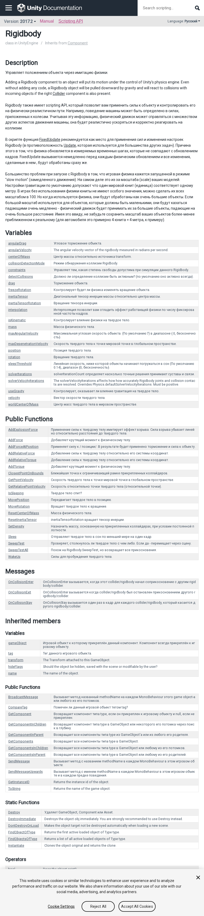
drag (11, 283)
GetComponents (20, 741)
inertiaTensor (18, 296)
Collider (59, 93)
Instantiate (16, 845)
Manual (47, 21)
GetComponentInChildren (27, 724)
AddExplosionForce (23, 430)
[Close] (198, 877)
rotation (14, 357)
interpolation (17, 310)
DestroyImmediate (22, 819)
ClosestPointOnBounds (26, 473)
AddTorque (16, 466)
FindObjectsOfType (22, 839)
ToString (14, 789)
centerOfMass (19, 257)
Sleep (12, 537)
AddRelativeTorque (22, 460)
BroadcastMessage (23, 697)
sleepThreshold (20, 364)
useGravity (16, 391)
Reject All (98, 906)
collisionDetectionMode (26, 263)
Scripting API (70, 21)
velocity (14, 398)
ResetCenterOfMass (23, 513)
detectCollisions (20, 276)
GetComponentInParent (26, 735)
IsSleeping (16, 493)
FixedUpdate (49, 139)
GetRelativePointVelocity (26, 486)
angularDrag (17, 243)
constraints (17, 270)
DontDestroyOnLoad (23, 826)
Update (70, 145)
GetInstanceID (18, 782)
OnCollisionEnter (20, 582)
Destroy (14, 812)
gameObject (17, 643)
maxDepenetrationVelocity (28, 344)
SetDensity (16, 526)
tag (10, 653)
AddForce (15, 440)
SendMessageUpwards (25, 772)
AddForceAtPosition (23, 447)
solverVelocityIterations (26, 381)
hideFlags (15, 667)
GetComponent (19, 714)
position (14, 350)
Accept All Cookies (137, 906)
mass (12, 327)
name (12, 673)
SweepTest (16, 543)
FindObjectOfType (21, 832)
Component (78, 43)
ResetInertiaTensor (22, 520)
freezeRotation (19, 290)
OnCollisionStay (20, 603)
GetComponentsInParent (26, 755)
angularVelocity (20, 250)
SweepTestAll (18, 550)
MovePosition (18, 500)
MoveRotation (19, 506)
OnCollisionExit (19, 592)
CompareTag (17, 707)
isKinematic (17, 320)
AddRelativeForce (21, 453)
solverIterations (20, 374)
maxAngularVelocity (23, 333)
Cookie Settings (61, 906)
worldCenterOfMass (23, 404)
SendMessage (19, 761)
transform (15, 660)
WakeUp (14, 557)
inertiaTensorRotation (24, 303)
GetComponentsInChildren (28, 748)
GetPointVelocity (20, 480)
